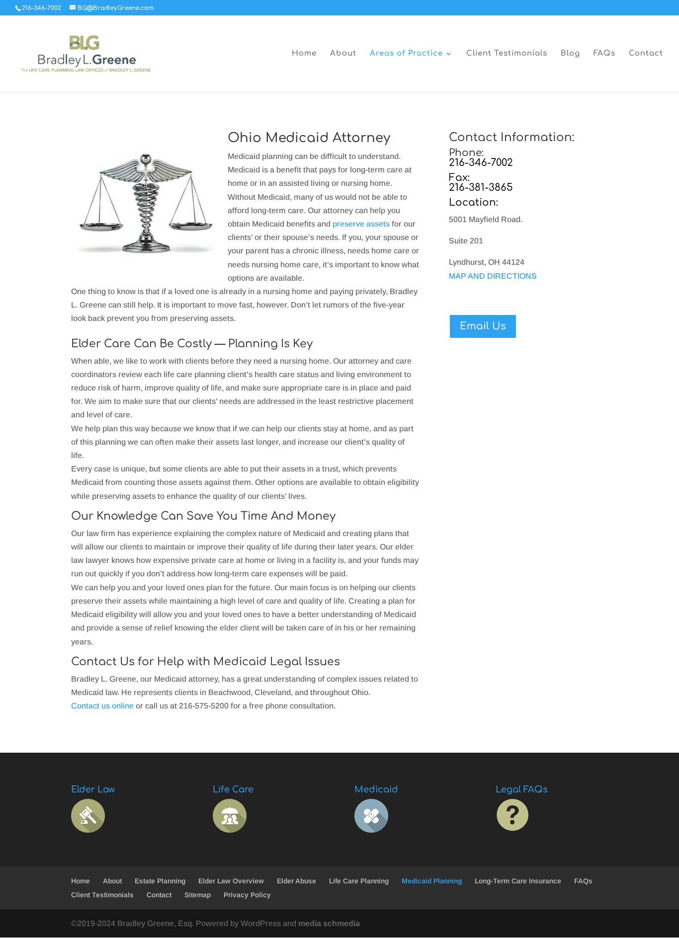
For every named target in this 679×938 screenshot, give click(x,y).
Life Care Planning (359, 881)
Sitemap (197, 895)
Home (304, 54)
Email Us (483, 326)
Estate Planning (160, 881)
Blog (570, 54)
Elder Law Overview (231, 881)
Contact (646, 54)
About (343, 54)
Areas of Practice (406, 54)
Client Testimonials (506, 54)
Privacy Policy (247, 895)
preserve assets (361, 224)
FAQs (604, 54)
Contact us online (102, 706)
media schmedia (329, 923)
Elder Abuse (296, 881)
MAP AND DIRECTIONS (493, 276)
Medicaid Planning (432, 881)
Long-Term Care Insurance (518, 881)
